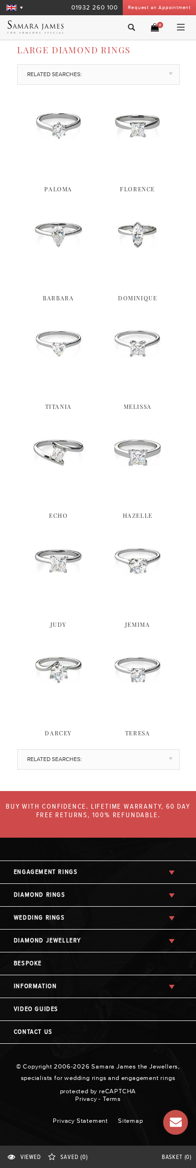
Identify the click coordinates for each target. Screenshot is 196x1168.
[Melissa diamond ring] (137, 378)
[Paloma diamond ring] (58, 161)
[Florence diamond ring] (137, 161)
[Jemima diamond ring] (137, 596)
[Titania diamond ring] (58, 378)
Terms (112, 1098)
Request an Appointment (159, 7)
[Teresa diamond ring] (137, 705)
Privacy (86, 1098)
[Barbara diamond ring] (58, 270)
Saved (74, 1157)
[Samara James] (44, 27)
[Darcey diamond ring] (58, 705)
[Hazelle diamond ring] (137, 487)
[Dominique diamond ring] (137, 270)
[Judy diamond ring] (58, 596)
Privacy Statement (80, 1120)
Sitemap (130, 1120)
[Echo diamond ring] (58, 487)
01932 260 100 (94, 7)
